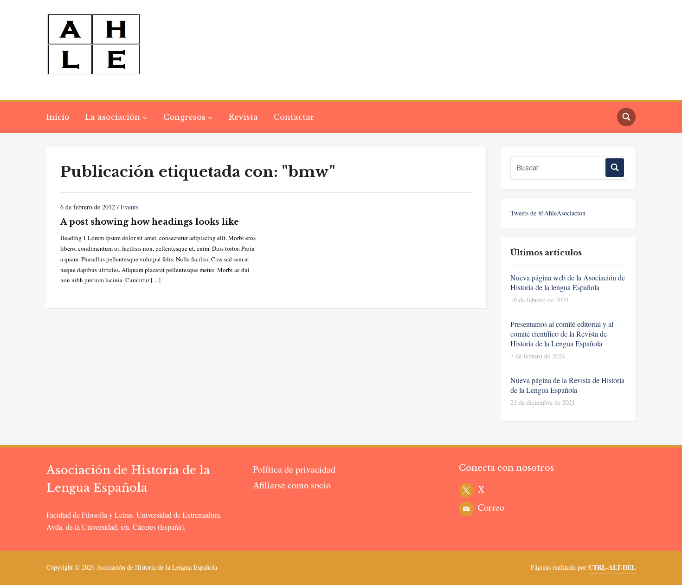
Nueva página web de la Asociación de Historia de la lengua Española (567, 282)
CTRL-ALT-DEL (612, 567)
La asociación (112, 117)
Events (129, 206)
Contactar (294, 117)
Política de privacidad (294, 469)
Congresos (184, 117)
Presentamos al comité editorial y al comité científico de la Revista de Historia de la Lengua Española (561, 333)
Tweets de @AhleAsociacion (547, 212)
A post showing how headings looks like (149, 222)
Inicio (58, 117)
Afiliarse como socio (292, 485)
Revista (243, 117)
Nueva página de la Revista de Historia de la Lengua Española (567, 385)
